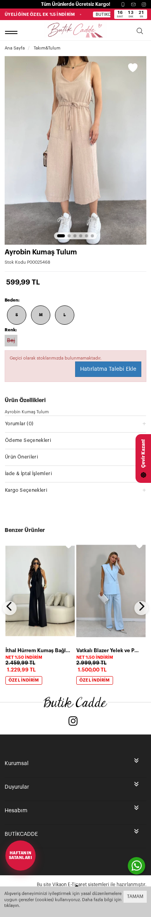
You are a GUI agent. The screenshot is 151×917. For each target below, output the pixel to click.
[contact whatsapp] (136, 865)
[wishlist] (68, 545)
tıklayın (11, 905)
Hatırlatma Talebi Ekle (108, 369)
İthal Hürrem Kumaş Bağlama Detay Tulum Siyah (37, 650)
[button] (61, 235)
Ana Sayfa (15, 48)
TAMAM (135, 896)
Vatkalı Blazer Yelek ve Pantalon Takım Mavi (108, 650)
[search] (139, 32)
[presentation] (10, 608)
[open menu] (12, 32)
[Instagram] (143, 4)
